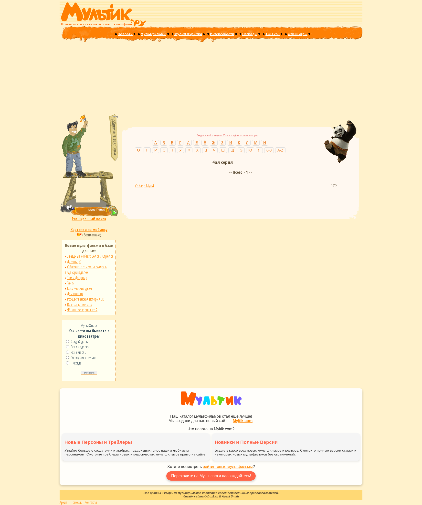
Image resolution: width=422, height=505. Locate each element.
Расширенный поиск (89, 219)
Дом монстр (75, 293)
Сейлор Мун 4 (144, 186)
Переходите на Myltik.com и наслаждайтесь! (211, 476)
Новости (125, 34)
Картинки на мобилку (89, 229)
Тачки (70, 283)
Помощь (76, 502)
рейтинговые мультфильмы (228, 467)
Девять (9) (74, 261)
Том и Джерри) (77, 277)
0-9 (269, 150)
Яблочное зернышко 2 (82, 310)
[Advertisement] (211, 78)
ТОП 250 (272, 34)
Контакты (91, 502)
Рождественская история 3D (85, 299)
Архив (63, 502)
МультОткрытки (188, 34)
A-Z (280, 150)
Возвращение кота (79, 304)
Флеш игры (297, 34)
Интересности (222, 34)
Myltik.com (243, 421)
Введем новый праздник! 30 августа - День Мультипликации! (227, 135)
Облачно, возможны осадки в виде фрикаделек (86, 269)
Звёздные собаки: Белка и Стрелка (90, 256)
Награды (249, 34)
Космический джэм (79, 288)
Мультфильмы (153, 34)
